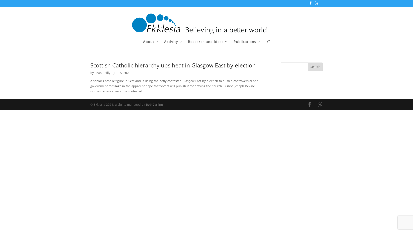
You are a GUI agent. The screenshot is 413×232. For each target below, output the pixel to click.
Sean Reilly (102, 73)
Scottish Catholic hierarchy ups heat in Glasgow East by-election (173, 65)
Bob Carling (154, 104)
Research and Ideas (206, 42)
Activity (171, 42)
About (148, 42)
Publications (245, 42)
